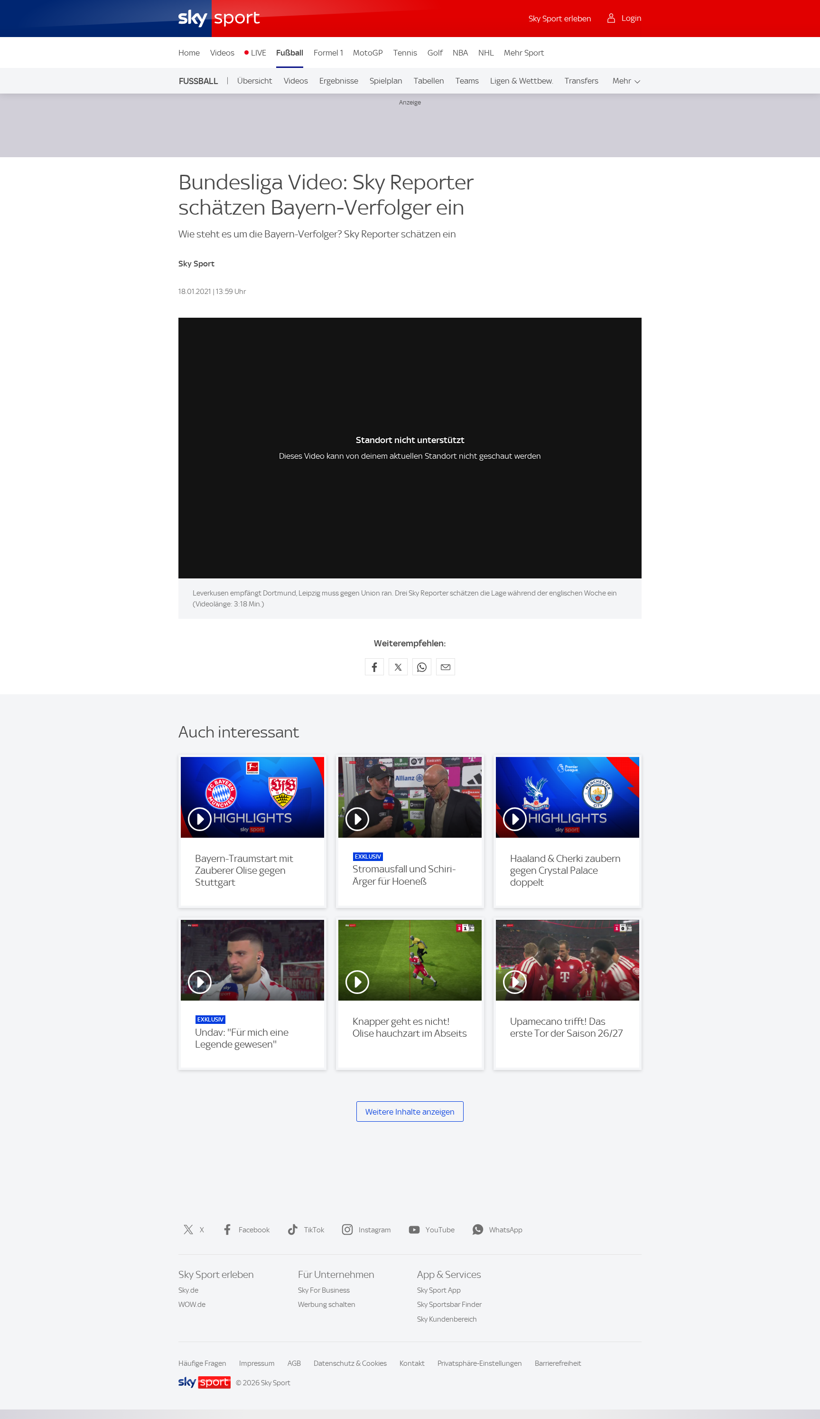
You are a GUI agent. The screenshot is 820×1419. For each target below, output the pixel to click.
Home (189, 52)
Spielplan (386, 80)
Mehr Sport (524, 52)
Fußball (289, 52)
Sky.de (188, 1290)
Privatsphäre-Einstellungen (480, 1363)
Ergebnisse (338, 80)
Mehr (622, 80)
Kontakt (412, 1363)
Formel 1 (328, 52)
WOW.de (191, 1304)
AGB (294, 1363)
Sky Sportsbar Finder (449, 1304)
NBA (460, 52)
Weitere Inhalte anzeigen (410, 1111)
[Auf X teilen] (398, 666)
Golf (435, 52)
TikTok (314, 1230)
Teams (467, 80)
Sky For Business (324, 1290)
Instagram (375, 1230)
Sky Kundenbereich (447, 1319)
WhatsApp (505, 1230)
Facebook (254, 1230)
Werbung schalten (326, 1304)
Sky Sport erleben (560, 18)
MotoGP (368, 52)
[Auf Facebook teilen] (374, 666)
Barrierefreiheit (558, 1363)
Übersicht (254, 80)
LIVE (258, 52)
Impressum (257, 1363)
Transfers (581, 80)
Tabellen (429, 80)
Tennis (405, 52)
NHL (486, 52)
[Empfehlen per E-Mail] (445, 666)
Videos (222, 52)
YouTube (440, 1230)
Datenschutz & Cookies (350, 1363)
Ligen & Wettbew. (521, 80)
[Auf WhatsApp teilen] (421, 666)
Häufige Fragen (202, 1363)
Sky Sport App (439, 1290)
